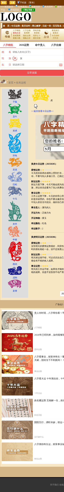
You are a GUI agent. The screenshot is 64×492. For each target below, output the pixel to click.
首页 (10, 82)
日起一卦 (46, 26)
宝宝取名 (57, 26)
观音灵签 (37, 38)
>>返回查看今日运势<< (42, 111)
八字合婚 (26, 30)
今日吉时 (55, 35)
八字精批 (16, 30)
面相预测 (16, 35)
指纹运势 (26, 35)
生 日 (6, 64)
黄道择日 (55, 30)
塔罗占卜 (37, 35)
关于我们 (54, 485)
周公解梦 (36, 26)
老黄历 (55, 33)
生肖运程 (21, 82)
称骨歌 (37, 33)
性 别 (6, 58)
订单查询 (22, 6)
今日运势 (15, 26)
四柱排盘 (37, 30)
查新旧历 (35, 6)
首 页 (6, 26)
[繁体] (31, 2)
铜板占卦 (26, 38)
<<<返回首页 (7, 6)
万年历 (55, 38)
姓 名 (6, 52)
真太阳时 (48, 6)
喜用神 (27, 33)
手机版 (23, 2)
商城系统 (14, 10)
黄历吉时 (26, 26)
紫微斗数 (16, 38)
